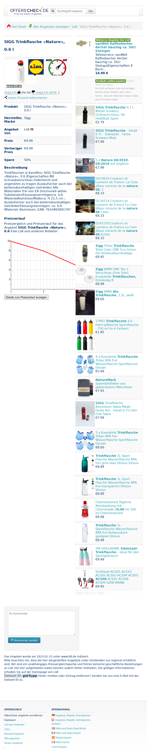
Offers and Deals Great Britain (70, 728)
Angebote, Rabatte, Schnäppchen (73, 715)
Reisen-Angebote (13, 742)
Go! (91, 11)
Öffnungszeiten (12, 738)
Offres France (62, 742)
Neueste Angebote (14, 733)
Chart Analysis (59, 746)
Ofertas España (63, 737)
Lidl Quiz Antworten (14, 724)
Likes (7, 729)
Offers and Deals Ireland (68, 732)
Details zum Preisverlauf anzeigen (26, 297)
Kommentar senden (25, 640)
